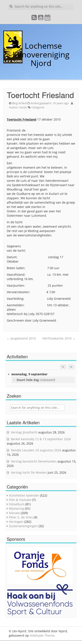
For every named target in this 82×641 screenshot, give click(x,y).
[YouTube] (41, 18)
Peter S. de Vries (21, 517)
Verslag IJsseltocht (24, 432)
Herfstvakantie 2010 (58, 338)
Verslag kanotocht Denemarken (34, 461)
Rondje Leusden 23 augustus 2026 (36, 450)
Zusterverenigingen (23, 526)
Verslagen (16, 522)
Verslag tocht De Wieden (29, 472)
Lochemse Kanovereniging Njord (41, 54)
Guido (23, 107)
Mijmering (16, 508)
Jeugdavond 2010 (21, 338)
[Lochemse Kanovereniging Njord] (21, 45)
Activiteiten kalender (24, 495)
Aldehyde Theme (42, 635)
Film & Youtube (20, 500)
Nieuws (14, 513)
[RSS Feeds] (34, 18)
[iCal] (48, 18)
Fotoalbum (16, 504)
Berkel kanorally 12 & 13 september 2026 (41, 439)
